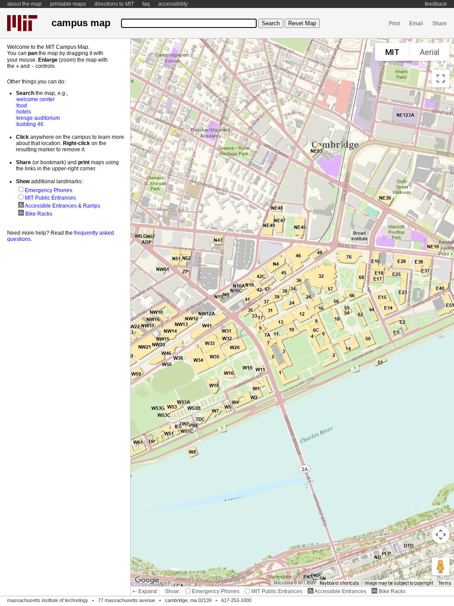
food (21, 105)
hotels (23, 112)
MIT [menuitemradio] (392, 52)
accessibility (173, 4)
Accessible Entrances (339, 591)
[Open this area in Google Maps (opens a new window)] (147, 580)
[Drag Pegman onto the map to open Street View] (441, 566)
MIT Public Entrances (276, 591)
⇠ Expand (145, 591)
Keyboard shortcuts (339, 583)
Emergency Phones (215, 591)
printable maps (68, 4)
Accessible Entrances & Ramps (62, 206)
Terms (444, 583)
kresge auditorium (38, 118)
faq (146, 4)
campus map (80, 22)
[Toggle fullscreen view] (441, 78)
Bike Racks (391, 591)
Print (394, 23)
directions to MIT (114, 4)
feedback (436, 4)
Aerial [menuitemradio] (429, 52)
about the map (24, 4)
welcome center (35, 99)
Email (416, 23)
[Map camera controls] (441, 534)
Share (439, 23)
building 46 (29, 124)
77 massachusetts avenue (126, 600)
